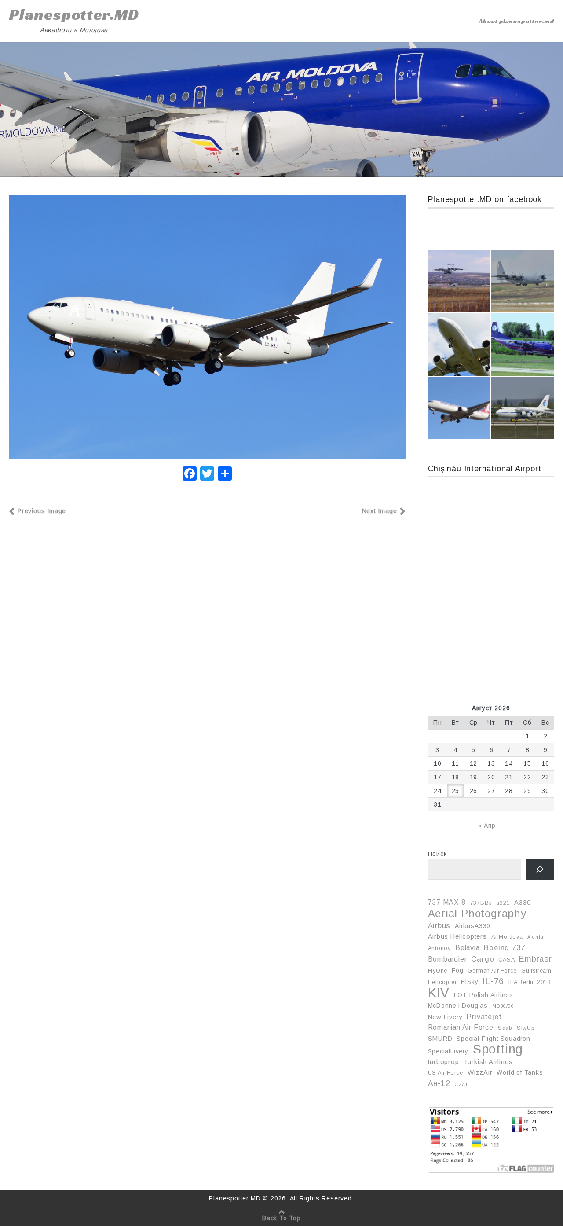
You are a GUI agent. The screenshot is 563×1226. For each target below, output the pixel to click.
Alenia (535, 937)
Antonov (439, 948)
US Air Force (446, 1073)
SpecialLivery (448, 1051)
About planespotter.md (516, 21)
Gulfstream (536, 971)
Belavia (467, 947)
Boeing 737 (504, 947)
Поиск (437, 853)
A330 (522, 902)
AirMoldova (507, 937)
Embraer (535, 958)
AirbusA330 (472, 925)
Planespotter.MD (74, 14)
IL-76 (493, 981)
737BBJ (481, 903)
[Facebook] (189, 474)
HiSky (469, 981)
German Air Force (492, 971)
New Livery (445, 1016)
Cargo (482, 959)
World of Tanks (520, 1072)
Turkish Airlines (488, 1061)
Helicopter (442, 982)
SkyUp (526, 1028)
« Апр (487, 825)
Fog (457, 970)
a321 (503, 903)
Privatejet (484, 1016)
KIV (439, 992)
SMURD (440, 1038)
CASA (506, 960)
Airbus (439, 925)
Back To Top (281, 1218)
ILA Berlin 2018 (529, 982)
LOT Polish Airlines (483, 994)
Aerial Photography (477, 913)
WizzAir (480, 1072)
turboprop (443, 1061)
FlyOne (438, 971)
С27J (460, 1084)
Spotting (498, 1049)
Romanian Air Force (461, 1027)
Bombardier (447, 959)
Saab (505, 1028)
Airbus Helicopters (457, 936)
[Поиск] (540, 869)
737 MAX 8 (447, 902)
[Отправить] (225, 474)
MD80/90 (503, 1006)
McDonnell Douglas (458, 1005)
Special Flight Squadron (493, 1038)
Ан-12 (439, 1083)
